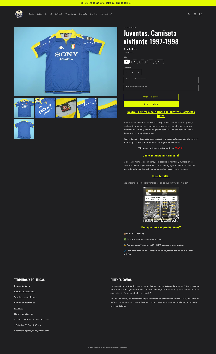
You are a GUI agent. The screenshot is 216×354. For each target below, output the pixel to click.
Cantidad (127, 67)
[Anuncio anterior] (52, 3)
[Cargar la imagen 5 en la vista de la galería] (107, 108)
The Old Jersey (99, 347)
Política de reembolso (24, 302)
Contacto (18, 308)
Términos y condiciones (25, 297)
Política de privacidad (24, 291)
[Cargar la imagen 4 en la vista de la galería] (86, 108)
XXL (160, 62)
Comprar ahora (151, 104)
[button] (189, 14)
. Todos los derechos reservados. (116, 347)
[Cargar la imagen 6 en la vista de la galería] (24, 129)
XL (151, 62)
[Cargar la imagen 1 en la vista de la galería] (24, 108)
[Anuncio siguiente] (163, 3)
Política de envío (22, 286)
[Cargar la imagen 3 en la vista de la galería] (66, 108)
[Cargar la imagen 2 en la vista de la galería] (45, 108)
